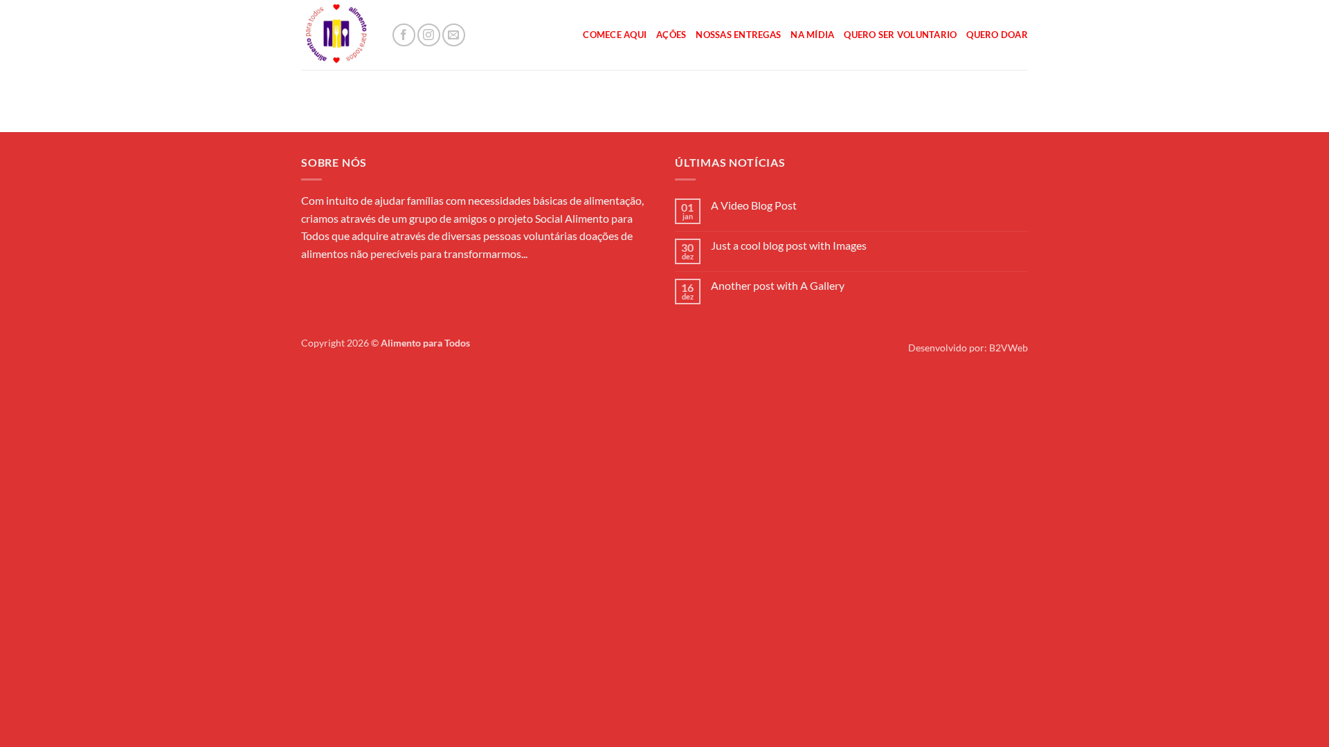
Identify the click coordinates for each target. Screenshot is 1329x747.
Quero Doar (997, 34)
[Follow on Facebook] (403, 35)
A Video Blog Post (754, 205)
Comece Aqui (615, 34)
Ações (671, 34)
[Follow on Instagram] (428, 35)
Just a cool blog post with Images (789, 245)
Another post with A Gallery (777, 285)
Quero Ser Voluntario (900, 34)
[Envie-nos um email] (453, 35)
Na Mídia (812, 34)
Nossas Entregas (738, 34)
